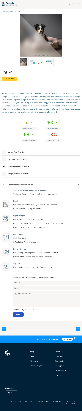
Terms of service (60, 370)
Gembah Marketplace (26, 401)
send (18, 315)
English (10, 392)
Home (3, 11)
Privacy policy (59, 366)
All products (34, 361)
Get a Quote (67, 339)
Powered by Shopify (43, 401)
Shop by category (36, 366)
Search (32, 356)
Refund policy (59, 361)
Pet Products (10, 11)
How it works (59, 356)
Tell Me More (9, 79)
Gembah (58, 375)
